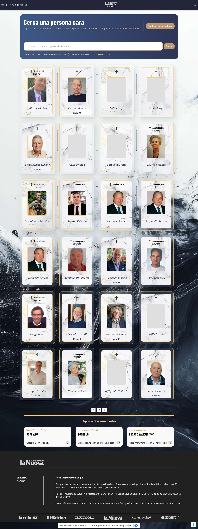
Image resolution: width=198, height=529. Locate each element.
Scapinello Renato (116, 221)
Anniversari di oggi (101, 54)
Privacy (21, 480)
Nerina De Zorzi (77, 391)
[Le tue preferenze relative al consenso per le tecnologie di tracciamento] (193, 524)
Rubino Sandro (156, 391)
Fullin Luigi (117, 108)
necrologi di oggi (32, 54)
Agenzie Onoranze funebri (99, 421)
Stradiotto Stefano (116, 334)
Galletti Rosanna (156, 164)
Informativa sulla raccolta (73, 525)
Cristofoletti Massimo (37, 221)
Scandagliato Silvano (37, 164)
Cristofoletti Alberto (77, 277)
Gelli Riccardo (156, 334)
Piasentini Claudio (77, 334)
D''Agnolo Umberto (116, 391)
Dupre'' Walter (37, 391)
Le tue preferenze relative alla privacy (111, 525)
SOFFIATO (32, 434)
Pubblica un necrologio (160, 26)
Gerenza (22, 477)
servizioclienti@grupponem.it (104, 487)
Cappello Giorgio (116, 277)
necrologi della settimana (55, 54)
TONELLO (83, 434)
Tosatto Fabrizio (76, 221)
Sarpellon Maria (116, 164)
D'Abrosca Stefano (37, 108)
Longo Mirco (37, 334)
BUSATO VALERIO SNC (141, 434)
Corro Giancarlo (156, 277)
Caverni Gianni (77, 108)
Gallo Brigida (77, 164)
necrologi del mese (80, 54)
